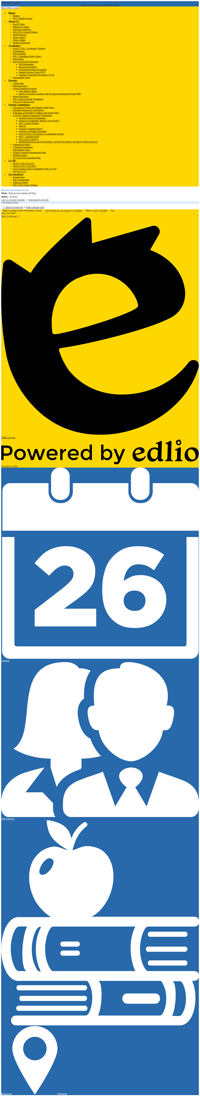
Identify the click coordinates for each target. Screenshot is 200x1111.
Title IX (22, 126)
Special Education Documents (33, 69)
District (16, 16)
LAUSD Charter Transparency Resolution (32, 115)
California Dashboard (23, 147)
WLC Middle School (22, 18)
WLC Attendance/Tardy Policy (27, 56)
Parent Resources (21, 96)
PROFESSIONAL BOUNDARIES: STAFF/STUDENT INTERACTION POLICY (58, 142)
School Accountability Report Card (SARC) (39, 121)
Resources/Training (28, 67)
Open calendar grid (35, 207)
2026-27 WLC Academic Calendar (29, 48)
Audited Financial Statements (32, 118)
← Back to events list (13, 207)
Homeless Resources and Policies (28, 110)
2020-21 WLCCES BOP (24, 166)
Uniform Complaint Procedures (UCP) (36, 75)
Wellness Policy (20, 155)
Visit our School (20, 182)
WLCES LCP (19, 171)
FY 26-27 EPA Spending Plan (27, 158)
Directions (62, 1093)
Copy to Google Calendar (13, 200)
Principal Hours (20, 86)
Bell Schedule (19, 53)
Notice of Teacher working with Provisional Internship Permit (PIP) (50, 94)
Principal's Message (22, 29)
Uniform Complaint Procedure (33, 131)
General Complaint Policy (31, 128)
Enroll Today (19, 24)
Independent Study (21, 77)
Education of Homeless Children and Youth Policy (36, 113)
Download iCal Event (38, 200)
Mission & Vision (21, 27)
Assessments (19, 51)
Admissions (18, 83)
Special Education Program (25, 61)
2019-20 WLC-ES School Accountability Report (41, 134)
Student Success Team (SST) (32, 72)
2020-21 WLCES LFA (23, 163)
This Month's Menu (28, 91)
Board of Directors (21, 42)
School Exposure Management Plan (29, 152)
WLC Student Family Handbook (28, 99)
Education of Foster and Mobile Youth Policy (34, 107)
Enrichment (18, 59)
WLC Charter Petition (29, 123)
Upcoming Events (9, 202)
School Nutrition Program (25, 88)
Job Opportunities (21, 180)
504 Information (26, 64)
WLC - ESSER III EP (29, 136)
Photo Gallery (19, 37)
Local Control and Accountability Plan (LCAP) (35, 169)
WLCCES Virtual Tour (23, 102)
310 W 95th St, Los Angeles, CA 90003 (63, 210)
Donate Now (19, 177)
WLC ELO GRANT (28, 139)
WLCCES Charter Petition (25, 32)
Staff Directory (20, 35)
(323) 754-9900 (100, 210)
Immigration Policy (22, 144)
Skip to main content (10, 2)
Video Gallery (19, 40)
